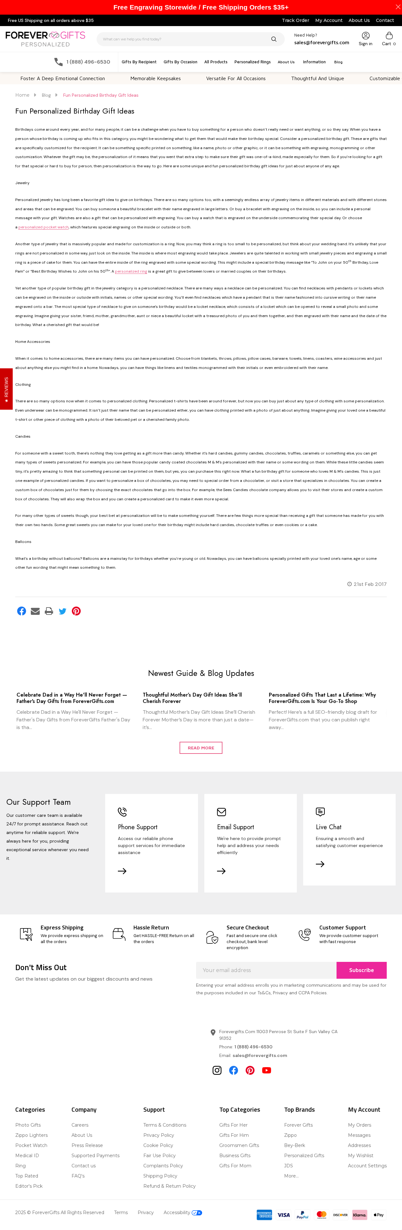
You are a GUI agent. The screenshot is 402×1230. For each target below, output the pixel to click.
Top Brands (299, 1109)
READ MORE (201, 747)
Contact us (84, 1166)
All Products (216, 61)
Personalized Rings (253, 61)
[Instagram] (217, 1070)
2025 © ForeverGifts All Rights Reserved (59, 1212)
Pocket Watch (31, 1145)
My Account (329, 20)
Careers (80, 1125)
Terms (121, 1212)
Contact (385, 20)
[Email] (35, 611)
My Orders (359, 1125)
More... (291, 1176)
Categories (30, 1109)
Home (22, 95)
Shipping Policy (160, 1176)
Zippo (290, 1135)
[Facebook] (21, 611)
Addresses (359, 1145)
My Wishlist (360, 1155)
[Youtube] (266, 1070)
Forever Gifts (298, 1125)
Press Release (87, 1145)
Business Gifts (234, 1155)
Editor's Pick (29, 1186)
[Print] (49, 611)
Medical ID (27, 1155)
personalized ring (131, 271)
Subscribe (361, 970)
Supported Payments (95, 1155)
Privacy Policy (158, 1135)
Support (154, 1109)
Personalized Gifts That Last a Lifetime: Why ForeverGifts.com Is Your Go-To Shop (322, 698)
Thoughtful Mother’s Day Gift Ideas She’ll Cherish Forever (192, 698)
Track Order (295, 20)
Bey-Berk (294, 1145)
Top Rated (26, 1176)
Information (314, 61)
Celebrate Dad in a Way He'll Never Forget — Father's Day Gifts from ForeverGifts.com (72, 698)
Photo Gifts (28, 1125)
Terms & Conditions (164, 1125)
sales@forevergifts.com (260, 1055)
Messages (359, 1135)
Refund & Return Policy (169, 1186)
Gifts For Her (233, 1125)
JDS (288, 1166)
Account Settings (367, 1166)
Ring (20, 1166)
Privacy (146, 1212)
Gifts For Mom (235, 1166)
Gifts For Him (234, 1135)
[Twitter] (62, 611)
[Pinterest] (76, 611)
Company (84, 1109)
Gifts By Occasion (180, 61)
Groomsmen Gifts (239, 1145)
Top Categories (239, 1109)
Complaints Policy (163, 1166)
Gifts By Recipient (139, 61)
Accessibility (178, 1212)
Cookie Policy (158, 1145)
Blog (338, 61)
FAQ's (78, 1176)
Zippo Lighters (31, 1135)
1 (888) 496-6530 (253, 1047)
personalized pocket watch (43, 227)
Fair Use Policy (159, 1155)
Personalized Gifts (304, 1155)
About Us (359, 20)
